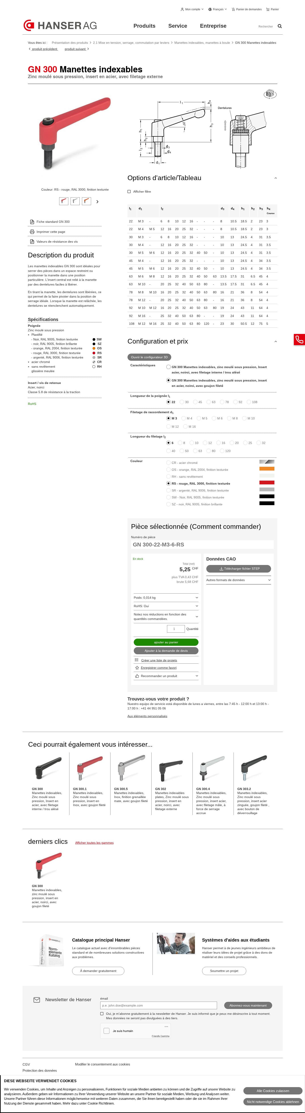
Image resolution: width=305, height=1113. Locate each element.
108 (254, 402)
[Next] (97, 201)
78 (227, 402)
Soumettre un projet (224, 971)
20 (237, 443)
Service (177, 26)
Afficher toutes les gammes (94, 842)
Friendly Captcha (160, 1036)
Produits (144, 26)
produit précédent (44, 49)
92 (240, 402)
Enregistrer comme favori (159, 667)
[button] (192, 9)
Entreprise (213, 26)
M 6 (220, 418)
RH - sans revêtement (187, 476)
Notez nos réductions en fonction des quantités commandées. (160, 617)
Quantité (192, 629)
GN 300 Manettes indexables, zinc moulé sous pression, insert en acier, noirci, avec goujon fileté (219, 383)
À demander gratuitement (98, 971)
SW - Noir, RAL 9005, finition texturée (198, 497)
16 (223, 443)
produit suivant (75, 49)
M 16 (192, 426)
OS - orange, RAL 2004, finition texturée (200, 469)
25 (250, 443)
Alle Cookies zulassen (273, 1091)
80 (213, 451)
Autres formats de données (225, 580)
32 (263, 443)
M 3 (174, 418)
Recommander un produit (159, 676)
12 (210, 443)
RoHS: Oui (141, 606)
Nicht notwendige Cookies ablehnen (273, 1102)
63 (213, 402)
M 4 (189, 418)
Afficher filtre (142, 191)
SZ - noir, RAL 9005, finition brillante (197, 504)
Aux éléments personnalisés (147, 716)
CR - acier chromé (185, 463)
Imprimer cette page (51, 231)
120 (228, 451)
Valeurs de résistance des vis (57, 241)
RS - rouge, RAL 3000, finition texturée (201, 483)
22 (173, 402)
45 (200, 402)
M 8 (235, 418)
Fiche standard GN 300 (53, 221)
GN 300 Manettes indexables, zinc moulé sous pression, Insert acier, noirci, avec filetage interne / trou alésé (219, 369)
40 (173, 451)
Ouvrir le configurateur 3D (149, 357)
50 (187, 451)
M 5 (204, 418)
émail (104, 998)
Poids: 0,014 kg (145, 597)
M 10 (251, 418)
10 (196, 443)
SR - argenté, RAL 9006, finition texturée (200, 490)
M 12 (175, 426)
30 (187, 402)
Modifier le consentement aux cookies (102, 1064)
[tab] (63, 201)
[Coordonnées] (299, 339)
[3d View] (270, 94)
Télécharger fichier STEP (242, 568)
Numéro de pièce (143, 537)
